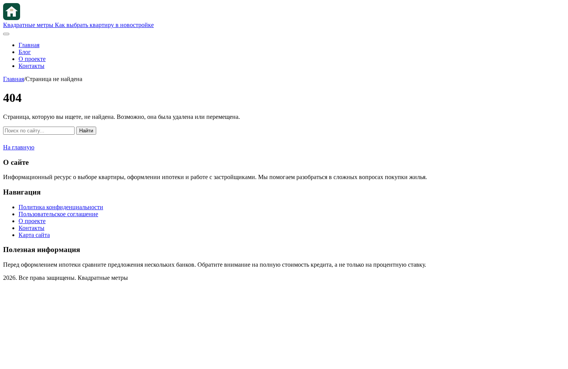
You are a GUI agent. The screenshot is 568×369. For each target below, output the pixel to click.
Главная (29, 45)
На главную (18, 147)
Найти (86, 131)
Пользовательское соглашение (58, 214)
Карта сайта (34, 235)
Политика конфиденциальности (61, 207)
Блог (25, 52)
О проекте (32, 59)
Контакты (31, 66)
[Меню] (6, 34)
